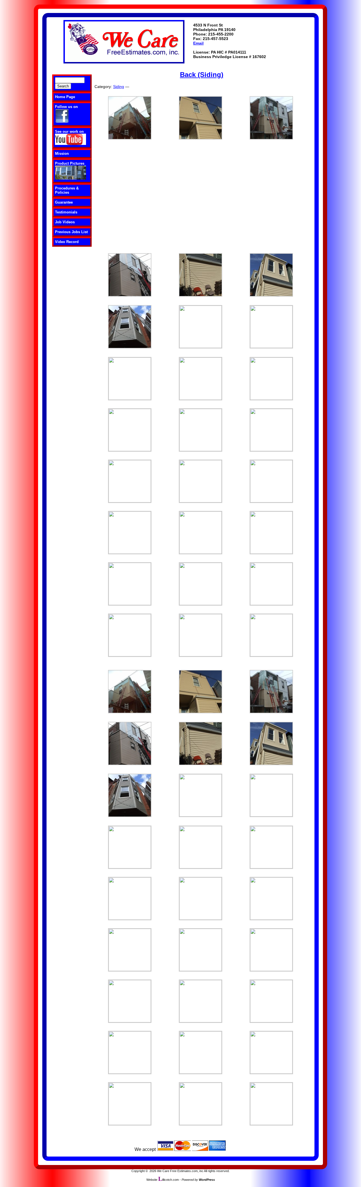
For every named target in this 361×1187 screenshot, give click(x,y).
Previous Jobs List (71, 232)
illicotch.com (168, 1179)
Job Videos (65, 222)
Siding (118, 86)
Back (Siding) (201, 74)
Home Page (65, 97)
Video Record (67, 242)
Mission (62, 153)
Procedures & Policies (67, 190)
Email (198, 43)
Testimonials (66, 212)
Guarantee (64, 202)
